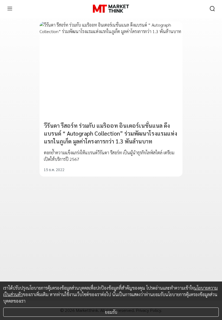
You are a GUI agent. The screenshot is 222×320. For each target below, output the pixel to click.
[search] (212, 8)
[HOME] (111, 8)
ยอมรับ (111, 312)
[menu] (9, 8)
